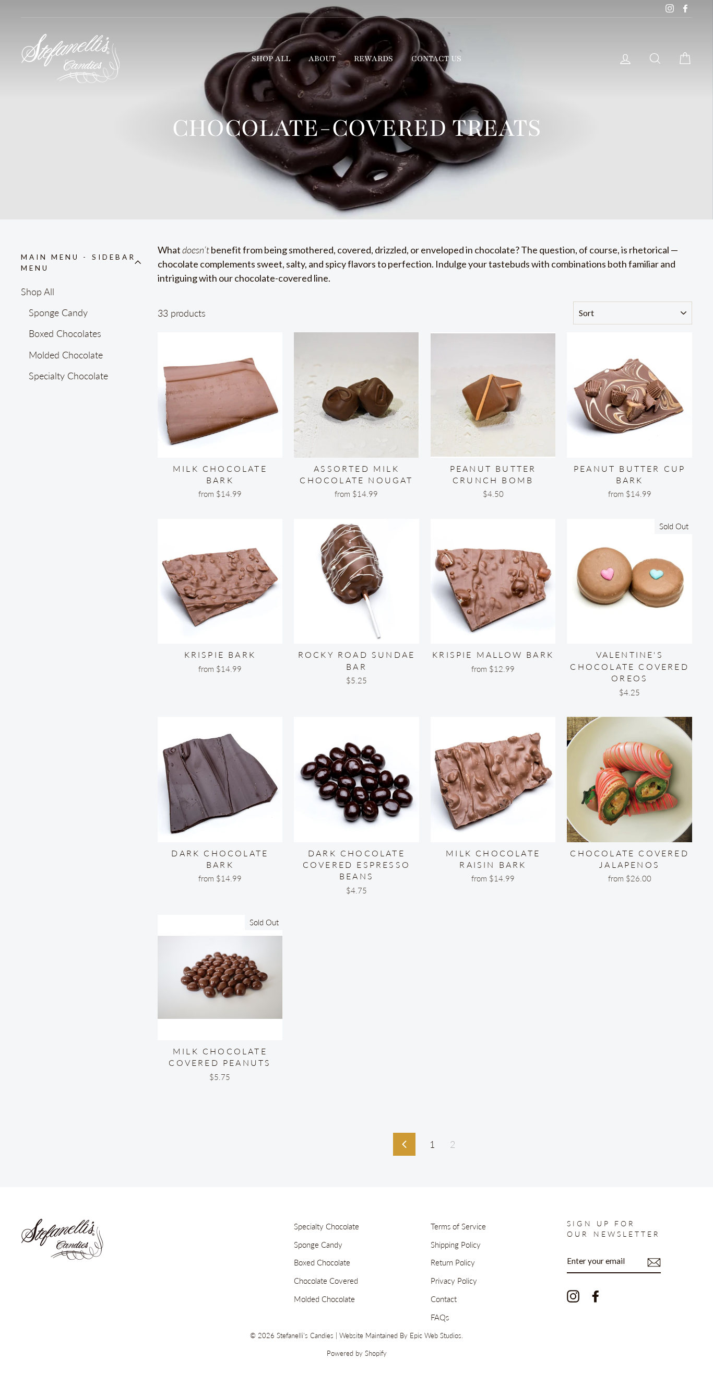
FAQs (440, 1317)
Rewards (373, 58)
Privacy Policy (454, 1280)
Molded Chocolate (66, 355)
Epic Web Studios (435, 1336)
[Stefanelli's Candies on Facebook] (595, 1295)
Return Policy (453, 1262)
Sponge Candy (58, 312)
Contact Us (436, 58)
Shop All (271, 58)
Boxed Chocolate (322, 1262)
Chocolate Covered (326, 1280)
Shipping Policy (456, 1244)
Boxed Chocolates (65, 333)
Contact (444, 1299)
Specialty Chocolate (68, 375)
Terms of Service (458, 1226)
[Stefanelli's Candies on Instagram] (573, 1295)
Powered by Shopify (357, 1353)
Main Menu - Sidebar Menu (78, 262)
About (322, 58)
